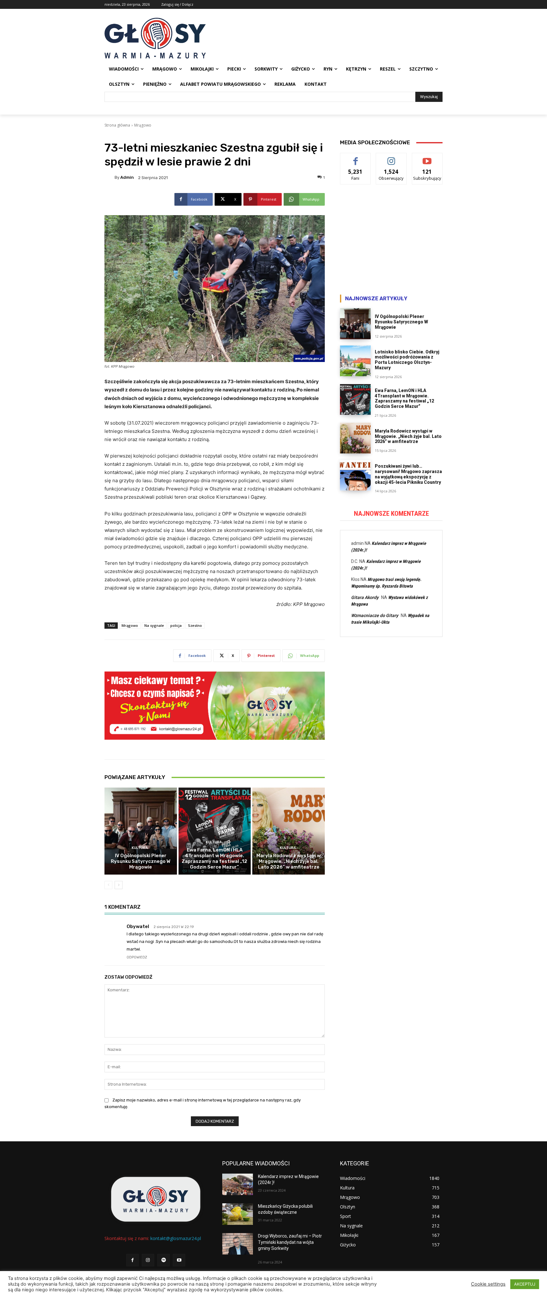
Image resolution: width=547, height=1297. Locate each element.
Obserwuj (391, 157)
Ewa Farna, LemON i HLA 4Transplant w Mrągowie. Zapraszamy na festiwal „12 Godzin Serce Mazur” (214, 858)
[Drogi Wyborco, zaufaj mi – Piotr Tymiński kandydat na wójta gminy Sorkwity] (237, 1244)
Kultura (140, 848)
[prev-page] (108, 885)
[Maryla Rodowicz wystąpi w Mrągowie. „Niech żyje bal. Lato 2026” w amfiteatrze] (288, 831)
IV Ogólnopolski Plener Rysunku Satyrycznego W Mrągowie (140, 861)
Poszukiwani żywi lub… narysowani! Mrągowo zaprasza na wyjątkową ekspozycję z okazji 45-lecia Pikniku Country (408, 474)
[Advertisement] (391, 241)
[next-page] (119, 885)
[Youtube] (179, 1260)
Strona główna (117, 125)
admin (127, 177)
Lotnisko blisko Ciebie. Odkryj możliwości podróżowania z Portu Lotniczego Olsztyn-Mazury (407, 359)
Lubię (355, 157)
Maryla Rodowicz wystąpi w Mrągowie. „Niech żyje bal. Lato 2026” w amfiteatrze (288, 861)
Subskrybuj (427, 157)
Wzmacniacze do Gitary (374, 615)
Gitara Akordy (365, 597)
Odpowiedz (137, 957)
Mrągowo (142, 125)
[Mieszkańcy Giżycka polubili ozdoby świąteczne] (237, 1214)
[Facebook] (132, 1260)
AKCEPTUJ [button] (524, 1284)
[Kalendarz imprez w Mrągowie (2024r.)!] (237, 1184)
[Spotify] (163, 1260)
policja (176, 625)
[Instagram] (148, 1260)
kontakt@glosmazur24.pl (175, 1238)
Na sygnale (154, 625)
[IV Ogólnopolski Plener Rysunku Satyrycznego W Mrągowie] (140, 831)
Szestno (195, 625)
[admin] (109, 177)
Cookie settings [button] (488, 1284)
